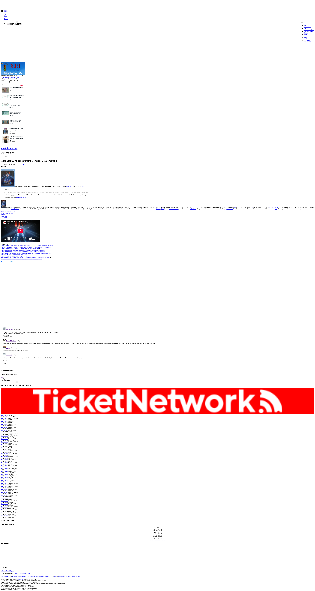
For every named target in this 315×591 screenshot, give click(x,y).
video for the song (174, 209)
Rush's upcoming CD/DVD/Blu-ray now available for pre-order (20, 248)
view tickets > (4, 415)
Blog (5, 10)
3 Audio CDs (4, 214)
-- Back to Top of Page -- (7, 571)
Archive (6, 11)
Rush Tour (306, 28)
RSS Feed (27, 573)
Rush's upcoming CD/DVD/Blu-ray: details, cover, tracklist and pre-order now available (26, 247)
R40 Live (68, 186)
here (235, 207)
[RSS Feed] (5, 25)
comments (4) (20, 164)
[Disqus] (157, 304)
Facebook (16, 573)
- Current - (157, 540)
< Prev (151, 540)
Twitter (21, 573)
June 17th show (15, 209)
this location (229, 209)
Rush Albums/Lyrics (309, 30)
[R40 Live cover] (3, 207)
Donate (6, 19)
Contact (6, 17)
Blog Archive (307, 27)
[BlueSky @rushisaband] (13, 25)
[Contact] (22, 25)
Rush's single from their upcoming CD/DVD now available (23, 251)
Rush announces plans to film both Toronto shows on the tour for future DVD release (25, 257)
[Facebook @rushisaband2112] (8, 25)
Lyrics (5, 14)
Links (305, 36)
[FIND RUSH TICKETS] (13, 74)
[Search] (2, 25)
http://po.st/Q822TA (21, 197)
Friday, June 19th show (275, 207)
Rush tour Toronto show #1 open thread (14, 256)
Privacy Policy (307, 41)
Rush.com (84, 186)
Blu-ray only (4, 216)
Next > (163, 540)
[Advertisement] (50, 4)
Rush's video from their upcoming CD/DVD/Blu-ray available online (27, 245)
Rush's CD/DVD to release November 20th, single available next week (26, 253)
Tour (5, 13)
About (305, 37)
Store (5, 16)
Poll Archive (307, 38)
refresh (2, 377)
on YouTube (193, 209)
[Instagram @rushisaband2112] (11, 25)
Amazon (158, 209)
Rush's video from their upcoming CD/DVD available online (23, 250)
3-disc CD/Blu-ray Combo (8, 211)
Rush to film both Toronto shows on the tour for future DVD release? (21, 259)
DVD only (4, 217)
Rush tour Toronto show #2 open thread (14, 254)
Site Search (307, 40)
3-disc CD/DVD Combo (7, 213)
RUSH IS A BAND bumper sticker (10, 77)
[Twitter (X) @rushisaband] (16, 25)
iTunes (162, 209)
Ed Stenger (21, 579)
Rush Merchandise (308, 31)
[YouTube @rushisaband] (19, 25)
